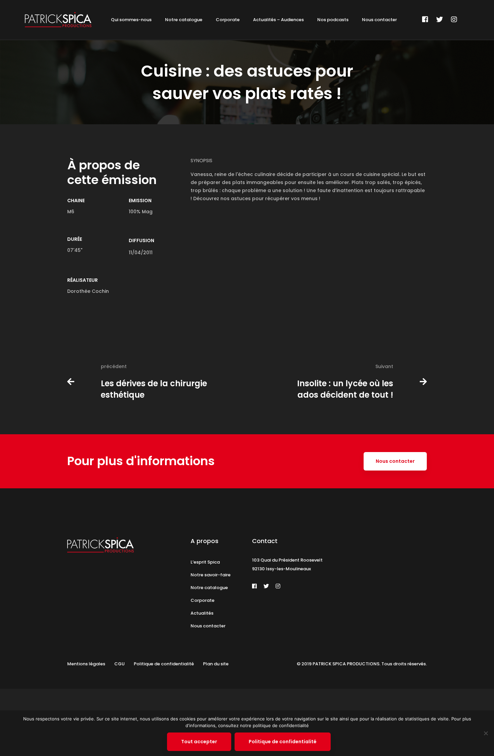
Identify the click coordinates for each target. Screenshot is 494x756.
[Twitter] (439, 19)
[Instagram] (454, 19)
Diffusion (141, 240)
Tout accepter (199, 741)
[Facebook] (425, 19)
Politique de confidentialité (283, 741)
